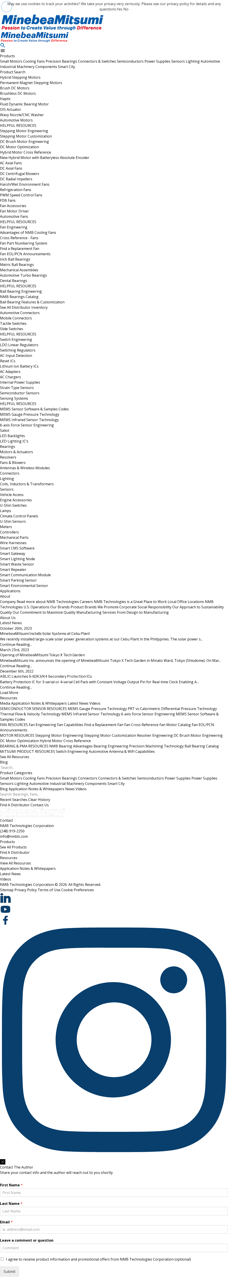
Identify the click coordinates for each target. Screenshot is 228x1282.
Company (39, 601)
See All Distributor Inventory (24, 307)
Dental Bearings (13, 280)
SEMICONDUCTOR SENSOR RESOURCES (33, 708)
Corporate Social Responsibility (171, 607)
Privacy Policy (25, 889)
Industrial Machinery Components (29, 66)
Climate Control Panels (19, 516)
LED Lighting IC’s (14, 441)
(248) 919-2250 (12, 831)
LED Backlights (12, 435)
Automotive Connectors (20, 312)
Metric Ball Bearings (17, 264)
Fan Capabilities (70, 724)
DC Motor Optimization (19, 146)
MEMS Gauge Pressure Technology (29, 414)
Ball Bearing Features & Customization (32, 302)
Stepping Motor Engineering (24, 130)
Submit (9, 1271)
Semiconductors (131, 61)
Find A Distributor (15, 805)
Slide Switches (11, 328)
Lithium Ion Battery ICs (19, 366)
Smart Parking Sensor (18, 580)
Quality (37, 612)
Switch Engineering (16, 339)
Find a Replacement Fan (19, 248)
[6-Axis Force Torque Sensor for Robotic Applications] (114, 22)
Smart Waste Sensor (17, 564)
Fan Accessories (13, 205)
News (70, 788)
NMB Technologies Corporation (27, 825)
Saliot (4, 430)
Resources (8, 698)
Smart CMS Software (17, 548)
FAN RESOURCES (14, 724)
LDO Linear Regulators (19, 344)
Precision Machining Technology (156, 746)
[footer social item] (114, 898)
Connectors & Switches (97, 61)
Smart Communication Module (25, 574)
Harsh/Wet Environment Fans (24, 184)
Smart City (66, 66)
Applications (10, 591)
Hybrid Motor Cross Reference (25, 152)
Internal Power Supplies (20, 382)
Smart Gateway (12, 553)
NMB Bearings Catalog (19, 296)
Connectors (9, 473)
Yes (119, 9)
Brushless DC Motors (18, 93)
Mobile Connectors (16, 318)
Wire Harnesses (13, 542)
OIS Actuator (10, 109)
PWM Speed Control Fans (21, 195)
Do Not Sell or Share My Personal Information (28, 1157)
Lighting (193, 61)
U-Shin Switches (13, 505)
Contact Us (40, 805)
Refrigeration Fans (15, 189)
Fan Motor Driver (14, 211)
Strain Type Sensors (17, 387)
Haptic (5, 98)
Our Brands (84, 607)
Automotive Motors (16, 120)
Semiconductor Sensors (19, 393)
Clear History (39, 799)
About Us (8, 617)
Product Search (12, 72)
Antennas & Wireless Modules (25, 467)
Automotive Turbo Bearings (23, 275)
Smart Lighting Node (17, 558)
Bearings (7, 446)
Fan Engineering (13, 227)
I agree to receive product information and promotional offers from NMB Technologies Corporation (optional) (98, 1259)
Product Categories (16, 772)
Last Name (11, 1203)
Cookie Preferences (77, 889)
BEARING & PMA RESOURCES (24, 746)
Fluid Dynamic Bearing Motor (24, 104)
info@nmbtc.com (14, 836)
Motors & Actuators (16, 451)
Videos (94, 703)
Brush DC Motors (14, 88)
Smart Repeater (13, 569)
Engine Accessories (16, 500)
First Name (11, 1185)
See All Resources (14, 756)
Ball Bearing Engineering (21, 291)
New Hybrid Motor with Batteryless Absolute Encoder (44, 157)
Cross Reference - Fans (19, 237)
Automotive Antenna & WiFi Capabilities (122, 751)
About (5, 596)
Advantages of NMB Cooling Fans (28, 232)
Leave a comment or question (26, 1240)
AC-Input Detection (16, 355)
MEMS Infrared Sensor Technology (29, 419)
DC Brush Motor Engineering (24, 141)
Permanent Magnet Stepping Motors (31, 82)
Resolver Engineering (155, 735)
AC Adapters (10, 371)
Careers (123, 601)
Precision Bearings (62, 61)
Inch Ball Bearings (15, 259)
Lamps (5, 510)
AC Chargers (10, 377)
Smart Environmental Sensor (24, 585)
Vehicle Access (12, 494)
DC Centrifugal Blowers (19, 173)
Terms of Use (49, 889)
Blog (4, 762)
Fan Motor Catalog (175, 724)
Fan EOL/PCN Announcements (25, 253)
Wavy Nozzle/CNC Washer (22, 114)
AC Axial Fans (11, 163)
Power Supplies (158, 61)
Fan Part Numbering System (23, 243)
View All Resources (15, 863)
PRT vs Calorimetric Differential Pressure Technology (172, 708)
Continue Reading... (16, 644)
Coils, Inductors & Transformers (27, 484)
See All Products (13, 847)
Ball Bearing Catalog (202, 746)
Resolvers (8, 457)
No (125, 9)
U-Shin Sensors (13, 521)
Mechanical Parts (14, 537)
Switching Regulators (17, 350)
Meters (6, 526)
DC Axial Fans (11, 168)
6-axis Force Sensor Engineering (27, 425)
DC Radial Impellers (16, 179)
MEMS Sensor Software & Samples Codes (34, 409)
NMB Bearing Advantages (71, 746)
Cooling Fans (34, 61)
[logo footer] (114, 813)
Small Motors (11, 61)
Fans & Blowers (13, 462)
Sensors (178, 61)
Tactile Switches (13, 323)
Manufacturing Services (122, 612)
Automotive (210, 61)
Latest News (78, 703)
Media (5, 703)
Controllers (9, 532)
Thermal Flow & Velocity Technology (30, 714)
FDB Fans (8, 200)
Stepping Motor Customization (26, 136)
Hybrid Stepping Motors (20, 77)
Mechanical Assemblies (19, 270)
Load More (9, 692)
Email (6, 1222)
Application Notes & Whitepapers (39, 703)
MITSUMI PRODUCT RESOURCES (27, 751)
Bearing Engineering (111, 746)
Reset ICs (7, 360)
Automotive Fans (14, 216)
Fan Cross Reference (141, 724)
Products (7, 56)
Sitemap (7, 889)
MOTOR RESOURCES (17, 735)
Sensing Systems (14, 398)
